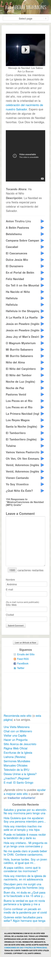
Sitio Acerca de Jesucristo (20, 744)
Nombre (10, 579)
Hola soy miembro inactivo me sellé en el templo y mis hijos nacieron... (23, 829)
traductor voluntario (21, 798)
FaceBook (22, 663)
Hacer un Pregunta (15, 740)
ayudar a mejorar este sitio (25, 792)
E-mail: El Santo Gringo (18, 782)
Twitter (20, 668)
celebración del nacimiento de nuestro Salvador (24, 107)
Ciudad (10, 614)
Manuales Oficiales (15, 765)
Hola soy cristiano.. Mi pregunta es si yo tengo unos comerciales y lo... (25, 846)
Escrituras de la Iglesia (18, 752)
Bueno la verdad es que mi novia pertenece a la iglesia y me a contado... (24, 904)
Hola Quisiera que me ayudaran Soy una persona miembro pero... (25, 819)
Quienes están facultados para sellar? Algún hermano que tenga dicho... (24, 920)
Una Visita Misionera (16, 727)
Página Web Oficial (15, 748)
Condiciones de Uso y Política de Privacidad (25, 947)
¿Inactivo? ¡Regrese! (17, 778)
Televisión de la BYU (16, 770)
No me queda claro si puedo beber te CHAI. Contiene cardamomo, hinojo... (25, 854)
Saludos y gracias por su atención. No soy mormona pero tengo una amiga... (25, 813)
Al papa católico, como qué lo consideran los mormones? (22, 869)
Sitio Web (11, 604)
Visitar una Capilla (15, 735)
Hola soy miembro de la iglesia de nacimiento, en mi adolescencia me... (25, 879)
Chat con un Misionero (18, 731)
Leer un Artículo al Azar (25, 642)
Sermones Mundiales (17, 761)
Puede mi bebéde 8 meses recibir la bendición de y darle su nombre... (25, 837)
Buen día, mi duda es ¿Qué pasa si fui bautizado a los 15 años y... (24, 894)
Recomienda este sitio (17, 715)
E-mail (9, 589)
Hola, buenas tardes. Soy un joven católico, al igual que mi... (25, 861)
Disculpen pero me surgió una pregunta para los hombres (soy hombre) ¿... (24, 887)
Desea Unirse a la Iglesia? (20, 774)
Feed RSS (23, 659)
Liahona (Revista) (15, 757)
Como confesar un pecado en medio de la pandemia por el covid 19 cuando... (25, 912)
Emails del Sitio (26, 654)
